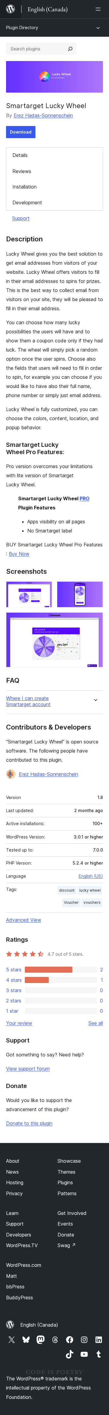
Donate (66, 1235)
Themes (66, 1172)
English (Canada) (39, 1325)
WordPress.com (23, 1265)
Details (20, 155)
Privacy (14, 1193)
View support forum (28, 1069)
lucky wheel (90, 890)
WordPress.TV (22, 1245)
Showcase (69, 1161)
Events (65, 1224)
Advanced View (23, 920)
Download (20, 131)
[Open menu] (99, 9)
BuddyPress (19, 1297)
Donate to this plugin (29, 1123)
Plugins (65, 1182)
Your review (19, 1023)
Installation (24, 187)
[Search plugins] (70, 49)
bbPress (15, 1287)
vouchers (92, 902)
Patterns (67, 1193)
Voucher (71, 902)
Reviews (21, 171)
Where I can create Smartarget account (28, 701)
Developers (18, 1235)
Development (27, 202)
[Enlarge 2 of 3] (95, 590)
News (12, 1172)
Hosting (14, 1182)
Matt (11, 1276)
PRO (85, 498)
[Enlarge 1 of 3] (44, 590)
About (12, 1161)
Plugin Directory (22, 27)
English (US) (91, 876)
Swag (67, 1245)
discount (66, 890)
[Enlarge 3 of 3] (95, 620)
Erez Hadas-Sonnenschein (43, 115)
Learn (12, 1213)
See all (95, 1023)
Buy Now (19, 554)
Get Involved (72, 1213)
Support (21, 218)
